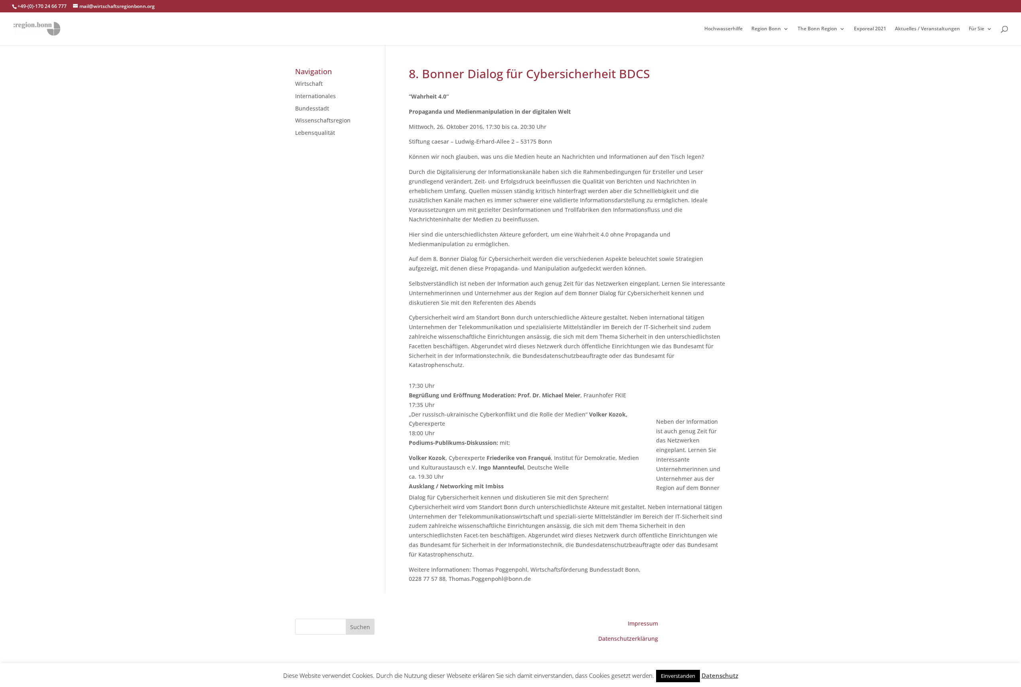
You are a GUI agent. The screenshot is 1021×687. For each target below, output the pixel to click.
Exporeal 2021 (870, 29)
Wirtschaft (309, 83)
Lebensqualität (315, 132)
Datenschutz (720, 675)
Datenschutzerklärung (628, 638)
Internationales (315, 96)
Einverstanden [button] (678, 675)
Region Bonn (766, 29)
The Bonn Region (817, 29)
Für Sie (976, 29)
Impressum (643, 623)
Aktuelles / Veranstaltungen (927, 29)
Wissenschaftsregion (323, 120)
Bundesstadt (312, 108)
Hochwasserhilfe (723, 29)
